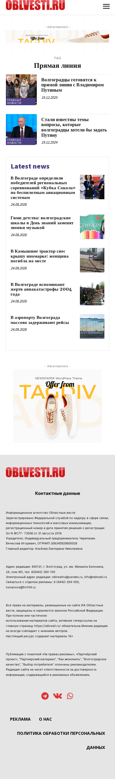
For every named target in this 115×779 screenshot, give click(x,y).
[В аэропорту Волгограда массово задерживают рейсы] (92, 326)
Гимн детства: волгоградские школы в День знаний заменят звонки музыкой (42, 222)
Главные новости (14, 101)
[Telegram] (45, 696)
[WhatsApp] (70, 696)
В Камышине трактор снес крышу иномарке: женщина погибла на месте (40, 256)
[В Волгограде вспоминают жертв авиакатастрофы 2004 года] (92, 293)
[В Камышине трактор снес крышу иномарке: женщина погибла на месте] (92, 260)
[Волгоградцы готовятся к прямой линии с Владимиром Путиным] (21, 89)
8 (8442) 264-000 (66, 582)
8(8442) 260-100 (43, 572)
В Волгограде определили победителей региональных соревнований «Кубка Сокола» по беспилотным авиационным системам (43, 187)
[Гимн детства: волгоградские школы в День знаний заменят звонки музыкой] (92, 227)
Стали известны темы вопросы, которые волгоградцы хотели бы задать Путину (74, 127)
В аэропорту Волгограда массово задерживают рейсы (40, 320)
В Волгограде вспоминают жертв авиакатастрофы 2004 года (41, 289)
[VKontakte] (58, 696)
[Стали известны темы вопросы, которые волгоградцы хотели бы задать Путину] (21, 129)
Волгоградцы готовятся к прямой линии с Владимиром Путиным (72, 85)
